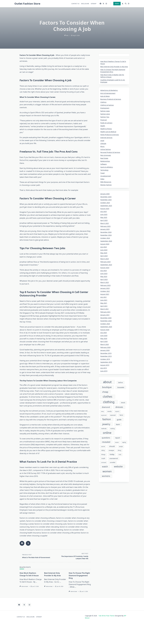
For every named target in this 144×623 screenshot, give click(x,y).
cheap (105, 391)
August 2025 (104, 209)
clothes (107, 396)
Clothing (103, 102)
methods (103, 428)
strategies (111, 450)
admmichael (24, 586)
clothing (108, 402)
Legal (102, 141)
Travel (102, 173)
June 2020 (103, 336)
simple (121, 446)
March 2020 (104, 344)
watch (105, 466)
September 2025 (106, 206)
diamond (106, 407)
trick (120, 454)
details (123, 403)
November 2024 (106, 235)
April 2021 (104, 306)
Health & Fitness (106, 129)
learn (118, 424)
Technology (104, 170)
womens (106, 476)
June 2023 (103, 274)
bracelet (120, 387)
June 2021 (103, 300)
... (36, 582)
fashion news (105, 111)
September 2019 (106, 362)
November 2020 (106, 321)
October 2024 (105, 238)
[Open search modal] (125, 4)
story (103, 450)
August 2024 (104, 244)
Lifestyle (103, 143)
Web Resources (105, 182)
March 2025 (104, 223)
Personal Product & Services (110, 152)
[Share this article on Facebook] (22, 543)
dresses (119, 407)
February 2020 (105, 347)
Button (117, 3)
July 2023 (103, 271)
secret (103, 446)
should (112, 446)
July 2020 (103, 333)
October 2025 (105, 203)
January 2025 (105, 229)
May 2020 (103, 338)
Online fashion (105, 149)
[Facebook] (100, 4)
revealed (106, 442)
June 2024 (103, 250)
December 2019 (105, 353)
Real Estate (104, 158)
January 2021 (105, 315)
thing (119, 450)
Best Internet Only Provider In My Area (114, 67)
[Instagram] (106, 4)
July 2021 (103, 297)
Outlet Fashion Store (27, 3)
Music (102, 146)
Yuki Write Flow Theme (106, 616)
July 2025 (103, 212)
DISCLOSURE (85, 4)
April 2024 (104, 256)
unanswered (113, 458)
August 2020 (104, 330)
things (103, 454)
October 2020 (105, 324)
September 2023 (106, 265)
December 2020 (105, 318)
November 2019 (106, 356)
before (120, 382)
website (118, 466)
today (112, 454)
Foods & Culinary (106, 123)
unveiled (112, 462)
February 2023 (105, 285)
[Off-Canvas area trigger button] (129, 4)
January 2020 (105, 350)
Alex (67, 35)
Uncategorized (105, 176)
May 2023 (103, 276)
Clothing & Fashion (107, 105)
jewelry (106, 424)
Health (102, 126)
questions (106, 438)
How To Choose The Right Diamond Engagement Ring (79, 575)
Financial (103, 120)
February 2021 (105, 312)
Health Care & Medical (108, 132)
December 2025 (105, 197)
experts (117, 411)
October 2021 (105, 291)
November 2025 (106, 200)
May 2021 (103, 303)
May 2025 (103, 217)
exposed (113, 415)
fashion (106, 419)
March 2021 (104, 309)
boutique (107, 387)
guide (119, 419)
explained (103, 415)
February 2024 (105, 262)
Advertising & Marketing (109, 90)
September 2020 (106, 327)
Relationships (105, 161)
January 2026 (105, 194)
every (102, 411)
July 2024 (103, 247)
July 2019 (103, 368)
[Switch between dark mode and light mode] (123, 4)
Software (103, 164)
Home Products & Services (109, 135)
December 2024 (105, 232)
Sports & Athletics (106, 167)
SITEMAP (93, 4)
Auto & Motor (105, 96)
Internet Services (106, 138)
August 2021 (104, 294)
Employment (104, 108)
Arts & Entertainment (107, 93)
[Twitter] (103, 4)
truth (103, 458)
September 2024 (106, 241)
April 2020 (104, 341)
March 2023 (104, 282)
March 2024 (104, 259)
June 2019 (103, 371)
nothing (112, 428)
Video (102, 179)
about (107, 382)
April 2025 (104, 220)
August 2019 (104, 365)
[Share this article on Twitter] (28, 543)
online (107, 433)
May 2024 (103, 253)
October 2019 (105, 359)
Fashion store (105, 114)
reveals (117, 442)
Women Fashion (106, 185)
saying (124, 442)
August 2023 (104, 268)
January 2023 (105, 288)
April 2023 (104, 279)
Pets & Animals (105, 155)
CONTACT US (75, 4)
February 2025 (105, 226)
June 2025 (103, 214)
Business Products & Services (110, 99)
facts (121, 415)
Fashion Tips (104, 117)
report (117, 438)
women (107, 471)
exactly (109, 411)
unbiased (103, 462)
